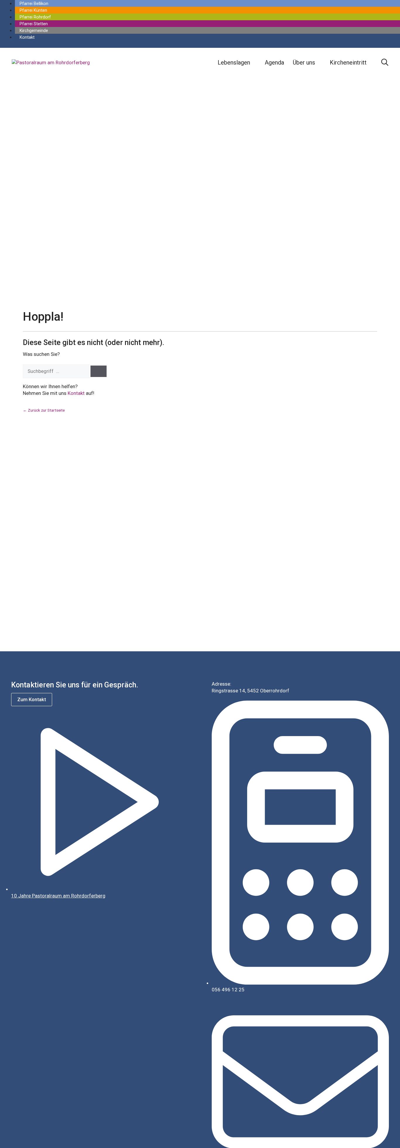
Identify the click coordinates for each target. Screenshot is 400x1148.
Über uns (304, 62)
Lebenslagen (234, 62)
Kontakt (27, 37)
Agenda (274, 62)
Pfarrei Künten (33, 10)
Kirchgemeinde (34, 30)
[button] (384, 62)
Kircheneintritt (348, 62)
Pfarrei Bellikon (34, 3)
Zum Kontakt (31, 699)
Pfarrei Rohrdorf (35, 17)
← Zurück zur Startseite (44, 410)
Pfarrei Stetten (34, 23)
